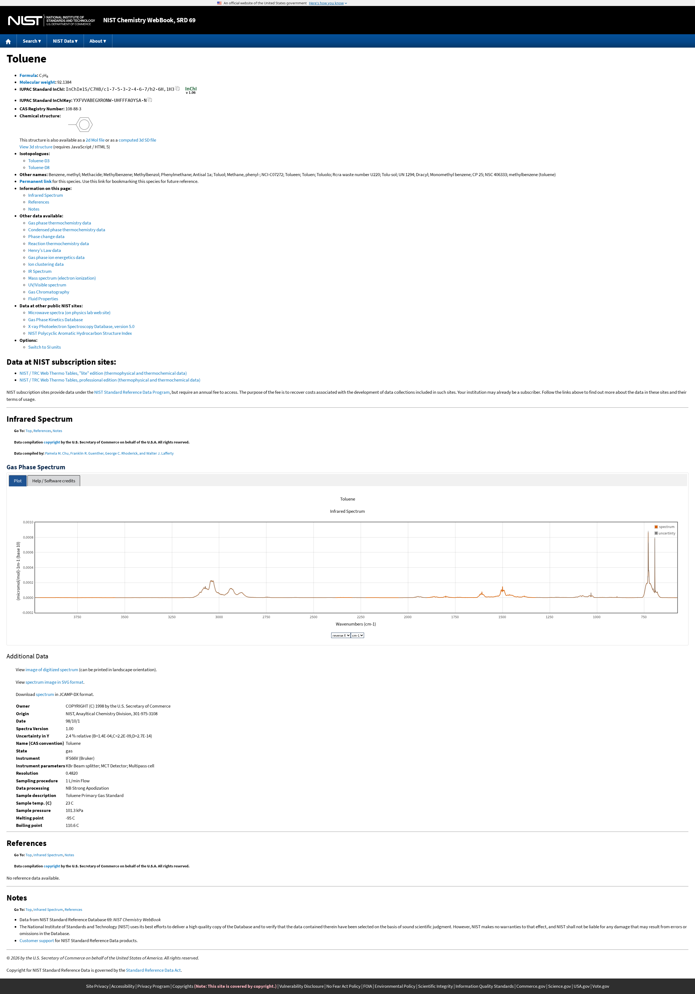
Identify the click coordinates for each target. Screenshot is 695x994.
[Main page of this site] (8, 41)
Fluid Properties (43, 299)
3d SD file (147, 140)
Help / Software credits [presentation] (53, 481)
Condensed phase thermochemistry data (66, 230)
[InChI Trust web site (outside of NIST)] (191, 93)
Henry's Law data (44, 250)
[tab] (18, 480)
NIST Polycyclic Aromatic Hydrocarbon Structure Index (80, 333)
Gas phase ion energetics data (56, 257)
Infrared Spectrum (45, 195)
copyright (52, 442)
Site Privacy (97, 986)
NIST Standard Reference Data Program (132, 392)
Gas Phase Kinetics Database (55, 320)
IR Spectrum (40, 271)
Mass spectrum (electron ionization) (62, 278)
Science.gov (559, 986)
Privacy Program (153, 986)
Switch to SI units (44, 347)
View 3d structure (36, 147)
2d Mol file (95, 140)
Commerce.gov (530, 986)
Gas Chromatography (48, 292)
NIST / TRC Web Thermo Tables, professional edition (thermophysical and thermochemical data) (110, 380)
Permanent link (36, 181)
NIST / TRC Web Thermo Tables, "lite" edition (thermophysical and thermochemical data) (103, 373)
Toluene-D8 (38, 167)
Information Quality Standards (485, 986)
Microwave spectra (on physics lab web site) (69, 312)
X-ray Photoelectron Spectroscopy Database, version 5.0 (81, 326)
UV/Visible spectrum (47, 285)
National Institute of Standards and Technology (51, 20)
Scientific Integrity (435, 986)
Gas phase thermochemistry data (59, 223)
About (96, 41)
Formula (28, 75)
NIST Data (63, 41)
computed (128, 140)
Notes (33, 209)
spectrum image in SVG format (54, 682)
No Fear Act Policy (343, 986)
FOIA (367, 986)
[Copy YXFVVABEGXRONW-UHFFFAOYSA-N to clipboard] (149, 101)
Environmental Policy (395, 986)
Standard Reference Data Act (153, 970)
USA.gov (582, 986)
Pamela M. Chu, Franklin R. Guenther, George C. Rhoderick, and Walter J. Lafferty (109, 453)
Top (29, 430)
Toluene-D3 (38, 161)
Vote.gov (600, 986)
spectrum (45, 694)
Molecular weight (37, 82)
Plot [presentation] (18, 481)
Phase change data (46, 236)
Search (30, 41)
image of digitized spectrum (52, 670)
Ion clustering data (46, 264)
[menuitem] (8, 41)
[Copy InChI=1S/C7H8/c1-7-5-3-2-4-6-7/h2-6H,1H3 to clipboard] (177, 90)
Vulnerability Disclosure (301, 986)
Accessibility (123, 986)
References (38, 202)
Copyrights (182, 986)
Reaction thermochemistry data (58, 243)
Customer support (37, 940)
